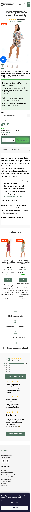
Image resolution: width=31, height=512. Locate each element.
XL (27, 272)
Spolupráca (4, 485)
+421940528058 (5, 457)
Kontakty (3, 470)
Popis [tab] (5, 150)
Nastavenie (14, 502)
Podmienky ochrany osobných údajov (11, 474)
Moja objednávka (6, 479)
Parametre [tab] (16, 150)
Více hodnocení (15, 434)
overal (14, 71)
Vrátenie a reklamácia (7, 477)
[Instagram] (8, 461)
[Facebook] (3, 461)
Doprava (3, 483)
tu (20, 498)
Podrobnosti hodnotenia (15, 21)
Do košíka (23, 140)
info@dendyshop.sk (6, 455)
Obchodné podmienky (7, 472)
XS (3, 272)
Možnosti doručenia (6, 132)
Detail (8, 280)
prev (2, 253)
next (29, 253)
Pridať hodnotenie (15, 377)
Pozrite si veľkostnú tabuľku (13, 196)
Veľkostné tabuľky (6, 481)
